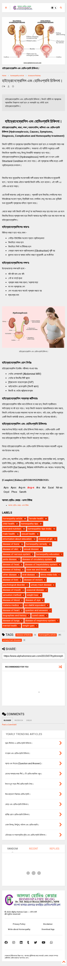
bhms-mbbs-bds (49, 574)
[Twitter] (35, 942)
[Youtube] (43, 942)
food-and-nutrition (12, 528)
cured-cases (38, 615)
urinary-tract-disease (41, 585)
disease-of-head (11, 564)
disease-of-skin (10, 549)
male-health (9, 534)
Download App (48, 929)
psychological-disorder (14, 585)
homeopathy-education (47, 554)
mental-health (10, 625)
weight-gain (28, 625)
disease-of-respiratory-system (40, 620)
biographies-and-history (14, 615)
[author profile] (8, 86)
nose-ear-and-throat (36, 569)
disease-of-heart (11, 610)
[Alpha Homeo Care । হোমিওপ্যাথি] (23, 8)
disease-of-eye (32, 600)
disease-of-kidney (34, 75)
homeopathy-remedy (36, 544)
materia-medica (11, 605)
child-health (8, 523)
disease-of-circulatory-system (37, 559)
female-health (36, 518)
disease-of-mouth (12, 590)
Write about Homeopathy (19, 929)
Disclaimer (48, 924)
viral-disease (28, 574)
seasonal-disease (35, 590)
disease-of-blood (11, 600)
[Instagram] (13, 942)
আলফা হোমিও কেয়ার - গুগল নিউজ (18, 505)
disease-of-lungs (11, 620)
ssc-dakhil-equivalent (34, 605)
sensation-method (12, 595)
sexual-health (28, 534)
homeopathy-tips (29, 523)
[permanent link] (13, 86)
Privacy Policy (19, 924)
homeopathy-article (17, 75)
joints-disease (10, 559)
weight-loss (32, 595)
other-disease (10, 574)
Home (4, 75)
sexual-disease (31, 549)
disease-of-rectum (33, 579)
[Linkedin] (21, 942)
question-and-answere (36, 610)
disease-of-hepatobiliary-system (41, 564)
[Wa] (51, 942)
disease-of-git (45, 539)
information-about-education (17, 539)
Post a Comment (9, 725)
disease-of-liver (10, 579)
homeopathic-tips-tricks (39, 528)
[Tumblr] (28, 942)
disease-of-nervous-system (16, 554)
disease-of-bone (11, 544)
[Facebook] (6, 942)
